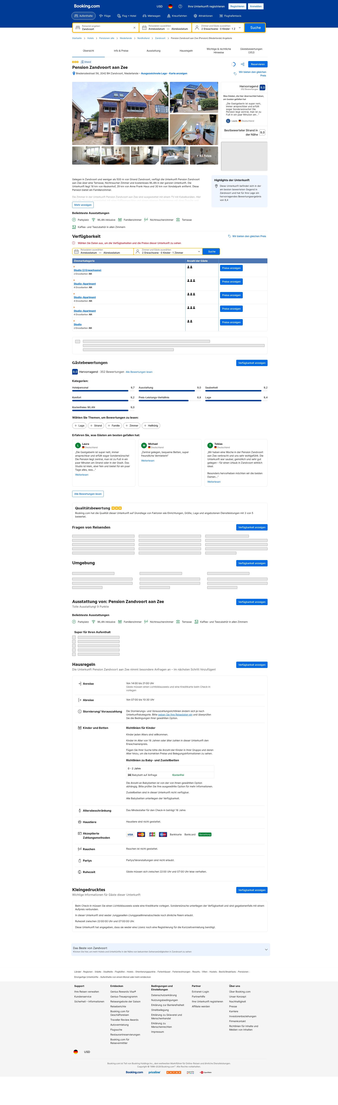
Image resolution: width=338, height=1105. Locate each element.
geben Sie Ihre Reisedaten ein (175, 1023)
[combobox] (106, 29)
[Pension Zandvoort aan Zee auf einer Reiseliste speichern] (233, 64)
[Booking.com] (87, 6)
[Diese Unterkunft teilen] (242, 64)
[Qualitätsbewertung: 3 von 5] (75, 62)
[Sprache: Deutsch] (170, 6)
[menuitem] (83, 16)
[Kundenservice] (180, 6)
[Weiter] (265, 114)
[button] (244, 153)
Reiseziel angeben (91, 26)
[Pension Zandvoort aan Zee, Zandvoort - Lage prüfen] (74, 73)
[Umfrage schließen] (263, 919)
